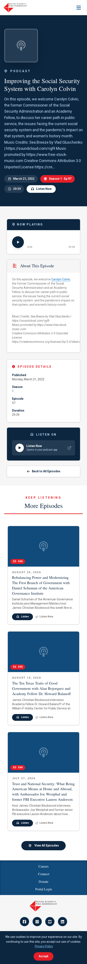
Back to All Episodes (46, 471)
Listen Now (44, 188)
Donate (43, 881)
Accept (43, 956)
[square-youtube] (49, 921)
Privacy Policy (44, 946)
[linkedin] (62, 921)
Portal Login (43, 889)
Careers (43, 866)
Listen (25, 616)
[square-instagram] (37, 921)
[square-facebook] (24, 921)
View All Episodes (46, 845)
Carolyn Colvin (60, 279)
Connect (43, 874)
